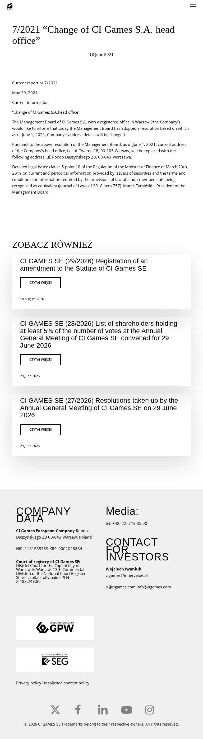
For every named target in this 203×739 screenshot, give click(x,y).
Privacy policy (28, 682)
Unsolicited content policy (65, 682)
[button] (193, 6)
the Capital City (61, 565)
